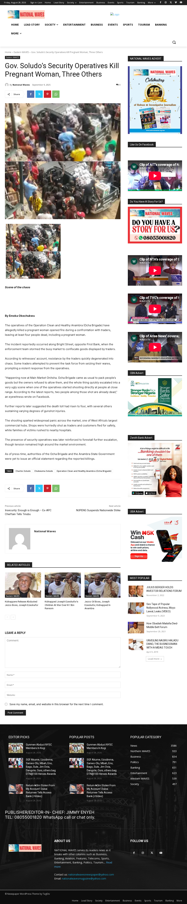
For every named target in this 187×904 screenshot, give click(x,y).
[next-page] (13, 617)
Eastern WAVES (21, 52)
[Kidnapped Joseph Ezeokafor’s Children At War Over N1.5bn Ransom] (63, 585)
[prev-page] (7, 617)
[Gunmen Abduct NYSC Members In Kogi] (16, 748)
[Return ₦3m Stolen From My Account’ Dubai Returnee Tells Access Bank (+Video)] (16, 789)
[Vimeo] (176, 3)
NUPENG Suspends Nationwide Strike (98, 510)
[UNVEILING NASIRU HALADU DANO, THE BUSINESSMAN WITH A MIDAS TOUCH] (136, 644)
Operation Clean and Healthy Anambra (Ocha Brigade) (84, 471)
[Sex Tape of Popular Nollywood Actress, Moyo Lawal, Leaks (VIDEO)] (136, 608)
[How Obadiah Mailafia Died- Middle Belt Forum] (136, 627)
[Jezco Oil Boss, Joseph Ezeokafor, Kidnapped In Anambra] (103, 585)
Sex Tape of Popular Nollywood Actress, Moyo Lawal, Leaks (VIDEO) (160, 608)
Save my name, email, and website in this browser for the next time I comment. (56, 704)
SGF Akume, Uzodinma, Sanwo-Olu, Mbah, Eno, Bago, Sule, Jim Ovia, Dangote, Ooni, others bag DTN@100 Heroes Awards (41, 766)
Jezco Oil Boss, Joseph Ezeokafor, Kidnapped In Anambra (97, 605)
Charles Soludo (23, 471)
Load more (153, 658)
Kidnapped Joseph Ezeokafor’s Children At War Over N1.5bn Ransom (61, 605)
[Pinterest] (47, 94)
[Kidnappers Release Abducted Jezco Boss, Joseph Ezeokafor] (23, 585)
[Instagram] (166, 3)
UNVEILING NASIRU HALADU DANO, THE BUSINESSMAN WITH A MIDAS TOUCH (162, 644)
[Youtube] (181, 3)
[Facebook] (161, 3)
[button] (174, 42)
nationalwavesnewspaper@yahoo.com (91, 874)
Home (8, 52)
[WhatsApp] (56, 94)
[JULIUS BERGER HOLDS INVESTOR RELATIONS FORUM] (136, 591)
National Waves (21, 84)
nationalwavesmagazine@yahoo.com (84, 878)
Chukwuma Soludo (43, 471)
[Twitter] (171, 3)
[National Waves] (7, 85)
